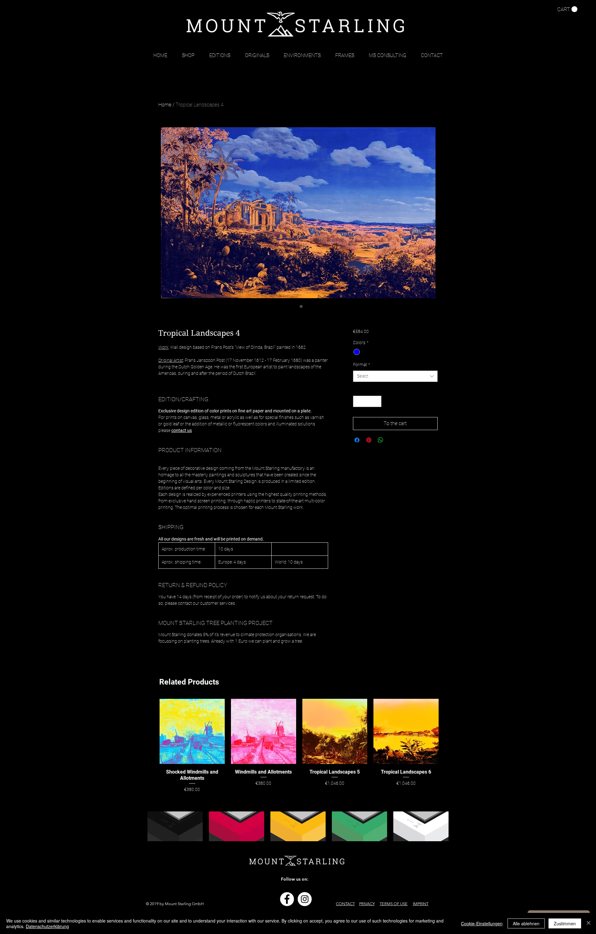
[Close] (588, 923)
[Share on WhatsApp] (380, 440)
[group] (299, 745)
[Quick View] (192, 731)
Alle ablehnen (526, 923)
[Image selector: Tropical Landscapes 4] (295, 306)
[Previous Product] (150, 731)
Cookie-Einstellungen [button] (482, 923)
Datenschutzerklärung (47, 926)
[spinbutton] (367, 401)
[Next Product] (447, 731)
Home (164, 105)
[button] (567, 9)
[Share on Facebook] (357, 440)
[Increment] (377, 401)
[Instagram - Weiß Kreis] (305, 899)
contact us (181, 430)
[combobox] (395, 376)
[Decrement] (358, 401)
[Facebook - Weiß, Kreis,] (287, 899)
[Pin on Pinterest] (368, 440)
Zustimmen (565, 923)
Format (361, 364)
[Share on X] (392, 440)
